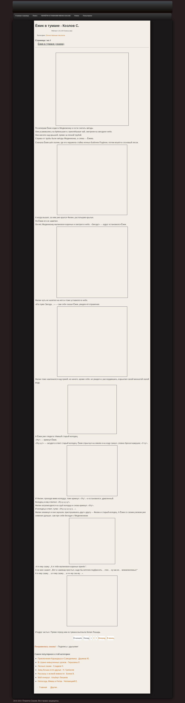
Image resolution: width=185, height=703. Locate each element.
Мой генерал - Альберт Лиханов (53, 677)
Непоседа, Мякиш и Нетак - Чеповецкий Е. (57, 681)
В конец (110, 638)
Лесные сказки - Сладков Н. (51, 666)
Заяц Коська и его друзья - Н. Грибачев (56, 669)
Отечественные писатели (55, 35)
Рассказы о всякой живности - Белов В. (56, 673)
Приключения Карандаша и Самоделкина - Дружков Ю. (63, 658)
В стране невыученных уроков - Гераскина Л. (59, 662)
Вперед (101, 638)
